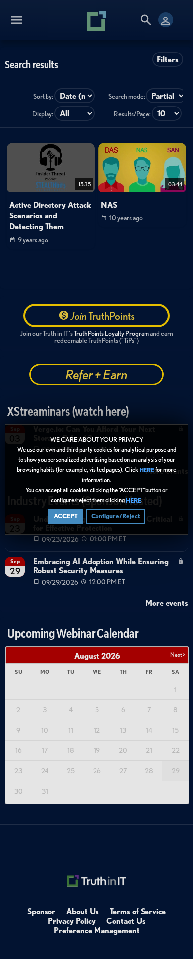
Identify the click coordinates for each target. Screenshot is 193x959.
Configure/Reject (115, 516)
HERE (146, 470)
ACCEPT (66, 516)
